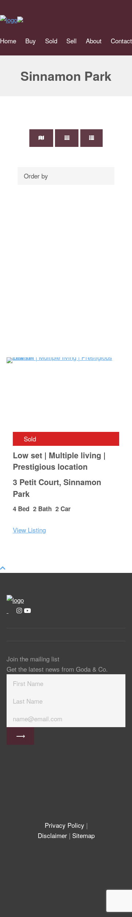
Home (8, 40)
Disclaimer (52, 835)
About (94, 40)
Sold (51, 40)
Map (41, 138)
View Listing (29, 529)
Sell (71, 40)
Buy (30, 40)
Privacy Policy (64, 825)
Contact (121, 40)
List (91, 138)
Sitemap (83, 835)
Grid (66, 138)
